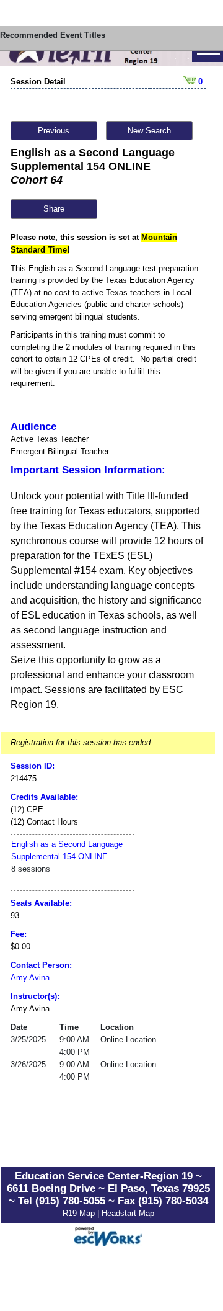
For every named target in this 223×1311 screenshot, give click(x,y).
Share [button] (53, 208)
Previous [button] (53, 130)
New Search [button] (149, 130)
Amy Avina (30, 977)
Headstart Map (128, 1213)
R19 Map (80, 1213)
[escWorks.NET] (108, 1235)
